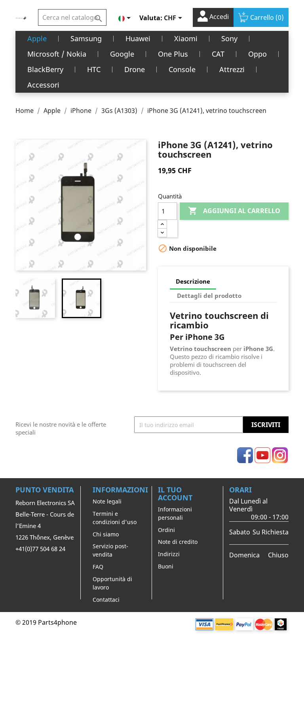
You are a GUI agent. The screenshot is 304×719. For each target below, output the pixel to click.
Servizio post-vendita (110, 550)
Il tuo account (175, 493)
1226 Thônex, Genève (44, 537)
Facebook (245, 455)
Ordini (166, 530)
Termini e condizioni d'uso (115, 518)
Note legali (107, 501)
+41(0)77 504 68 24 (40, 549)
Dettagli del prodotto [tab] (209, 295)
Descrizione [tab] (193, 281)
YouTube (262, 455)
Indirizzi (169, 554)
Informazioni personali (175, 513)
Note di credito (178, 541)
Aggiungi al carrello (234, 211)
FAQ (98, 566)
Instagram (280, 455)
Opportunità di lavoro (112, 583)
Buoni (165, 566)
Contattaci (106, 599)
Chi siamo (106, 534)
